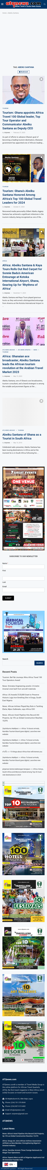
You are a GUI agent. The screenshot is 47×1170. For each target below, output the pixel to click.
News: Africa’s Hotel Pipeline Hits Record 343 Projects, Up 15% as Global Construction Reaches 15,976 (22, 718)
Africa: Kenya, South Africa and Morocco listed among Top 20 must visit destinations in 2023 (22, 772)
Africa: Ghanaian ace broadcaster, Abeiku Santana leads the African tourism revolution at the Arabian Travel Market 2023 (22, 364)
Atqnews (7, 132)
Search (5, 659)
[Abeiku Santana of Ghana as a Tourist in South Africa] (23, 412)
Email (4, 586)
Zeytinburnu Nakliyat (10, 740)
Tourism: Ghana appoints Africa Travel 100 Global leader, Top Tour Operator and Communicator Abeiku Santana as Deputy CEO (23, 120)
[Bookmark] (41, 79)
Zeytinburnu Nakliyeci (10, 728)
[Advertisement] (23, 40)
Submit (8, 598)
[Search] (44, 4)
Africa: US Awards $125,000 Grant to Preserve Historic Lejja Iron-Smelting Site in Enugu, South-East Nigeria (21, 698)
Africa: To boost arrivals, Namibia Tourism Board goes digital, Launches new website (21, 731)
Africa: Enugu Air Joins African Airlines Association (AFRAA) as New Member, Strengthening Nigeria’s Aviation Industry (21, 1143)
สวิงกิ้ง (4, 752)
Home (4, 13)
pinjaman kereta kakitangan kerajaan (16, 769)
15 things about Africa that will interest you (26, 752)
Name (5, 563)
